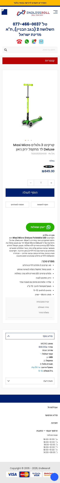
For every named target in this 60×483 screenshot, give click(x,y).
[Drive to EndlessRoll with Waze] (41, 43)
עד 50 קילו (36, 367)
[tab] (30, 336)
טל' (44, 24)
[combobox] (30, 50)
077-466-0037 (27, 24)
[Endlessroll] (33, 12)
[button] (25, 140)
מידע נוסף (48, 336)
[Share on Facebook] (51, 213)
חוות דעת (48, 381)
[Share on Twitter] (46, 213)
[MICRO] (48, 167)
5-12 (41, 370)
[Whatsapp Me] (26, 43)
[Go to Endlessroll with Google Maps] (34, 43)
